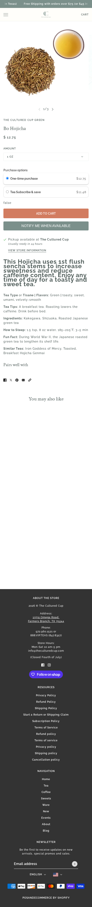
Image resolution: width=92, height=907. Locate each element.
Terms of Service (46, 727)
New (46, 811)
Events (46, 817)
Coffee (46, 792)
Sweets (46, 798)
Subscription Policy (46, 721)
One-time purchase (24, 178)
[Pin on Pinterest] (17, 380)
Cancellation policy (46, 759)
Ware (46, 804)
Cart (85, 14)
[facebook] (43, 665)
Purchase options (15, 170)
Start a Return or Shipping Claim (46, 714)
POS (25, 897)
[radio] (7, 178)
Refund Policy (46, 701)
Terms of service (46, 740)
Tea (46, 785)
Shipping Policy (46, 708)
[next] (52, 109)
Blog (46, 830)
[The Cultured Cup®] (46, 14)
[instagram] (49, 665)
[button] (30, 380)
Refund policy (46, 734)
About (46, 824)
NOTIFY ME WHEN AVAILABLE (46, 226)
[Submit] (74, 864)
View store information (27, 250)
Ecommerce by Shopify (52, 897)
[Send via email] (23, 380)
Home (46, 779)
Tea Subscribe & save (25, 192)
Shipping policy (46, 753)
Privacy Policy (46, 695)
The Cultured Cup (54, 239)
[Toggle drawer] (5, 14)
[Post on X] (11, 380)
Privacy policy (46, 746)
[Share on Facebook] (5, 380)
